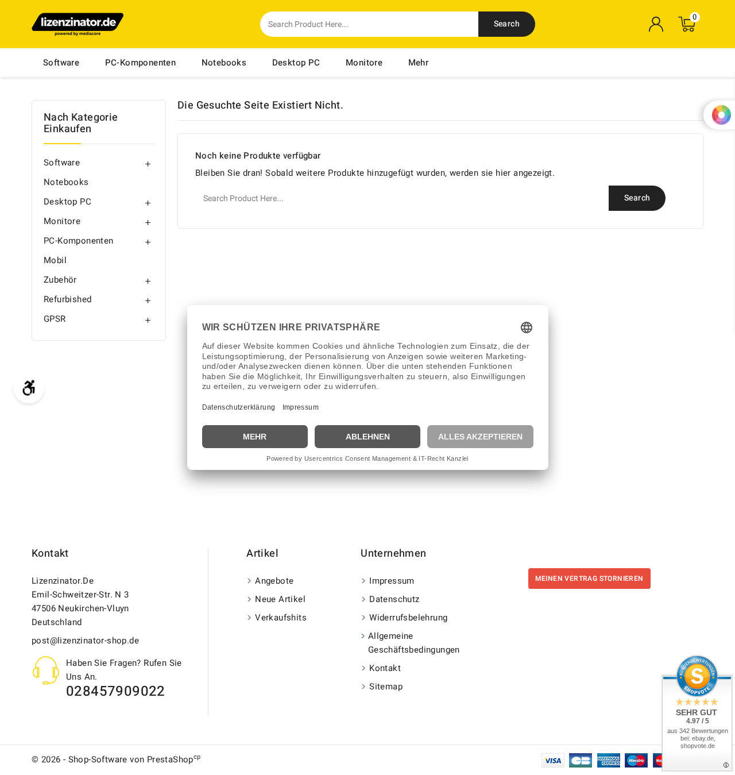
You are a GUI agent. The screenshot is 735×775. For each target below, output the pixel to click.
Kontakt (50, 553)
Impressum (392, 580)
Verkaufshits (281, 617)
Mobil (55, 260)
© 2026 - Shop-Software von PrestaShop (116, 759)
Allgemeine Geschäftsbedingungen (414, 643)
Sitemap (386, 686)
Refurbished (67, 299)
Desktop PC (296, 62)
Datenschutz (394, 599)
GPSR (55, 319)
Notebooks (224, 62)
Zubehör (60, 279)
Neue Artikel (280, 599)
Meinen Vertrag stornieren (589, 578)
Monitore (364, 62)
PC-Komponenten (140, 62)
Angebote (274, 580)
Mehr (418, 62)
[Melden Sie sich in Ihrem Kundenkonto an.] (656, 24)
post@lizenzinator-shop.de (85, 640)
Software (61, 62)
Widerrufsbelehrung (408, 617)
